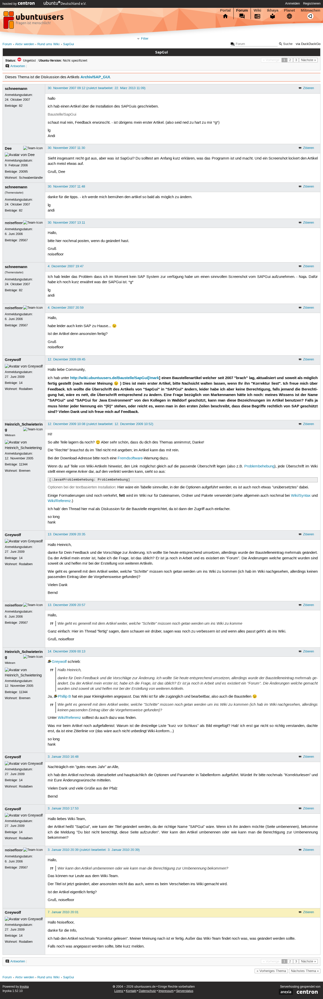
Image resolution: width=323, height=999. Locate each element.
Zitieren (308, 88)
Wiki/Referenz (59, 501)
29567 (23, 240)
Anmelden (292, 4)
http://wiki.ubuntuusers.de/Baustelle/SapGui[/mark (114, 377)
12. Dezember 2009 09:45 (66, 359)
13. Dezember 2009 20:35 (66, 534)
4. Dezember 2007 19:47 (66, 266)
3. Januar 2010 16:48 (63, 757)
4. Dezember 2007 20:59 (66, 308)
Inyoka (24, 987)
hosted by (10, 4)
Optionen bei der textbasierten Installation (81, 487)
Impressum (166, 991)
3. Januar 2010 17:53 (63, 808)
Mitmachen (310, 10)
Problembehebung (259, 466)
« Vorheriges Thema (271, 971)
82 (20, 106)
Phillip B (64, 696)
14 (20, 383)
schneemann (16, 88)
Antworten (17, 66)
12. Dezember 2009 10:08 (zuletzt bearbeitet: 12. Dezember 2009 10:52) (100, 424)
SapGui (68, 44)
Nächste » (308, 60)
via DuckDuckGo (308, 44)
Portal (225, 10)
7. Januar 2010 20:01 (63, 912)
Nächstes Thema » (305, 971)
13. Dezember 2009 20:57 (66, 605)
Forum (242, 10)
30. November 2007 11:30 (66, 148)
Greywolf (13, 359)
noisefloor (14, 222)
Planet (289, 10)
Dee (8, 148)
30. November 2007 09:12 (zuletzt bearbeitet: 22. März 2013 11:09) (96, 88)
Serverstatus (184, 991)
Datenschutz (147, 991)
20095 (23, 172)
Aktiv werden (24, 44)
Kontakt (131, 991)
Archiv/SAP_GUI (95, 77)
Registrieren (311, 4)
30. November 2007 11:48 (66, 187)
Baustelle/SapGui (62, 114)
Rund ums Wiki (48, 44)
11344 (23, 464)
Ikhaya (272, 10)
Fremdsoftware (130, 458)
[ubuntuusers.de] (34, 21)
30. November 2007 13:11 (66, 223)
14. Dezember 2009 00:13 (66, 651)
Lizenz (118, 991)
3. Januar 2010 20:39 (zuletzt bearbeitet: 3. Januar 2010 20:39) (94, 850)
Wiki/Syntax (301, 495)
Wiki (257, 10)
